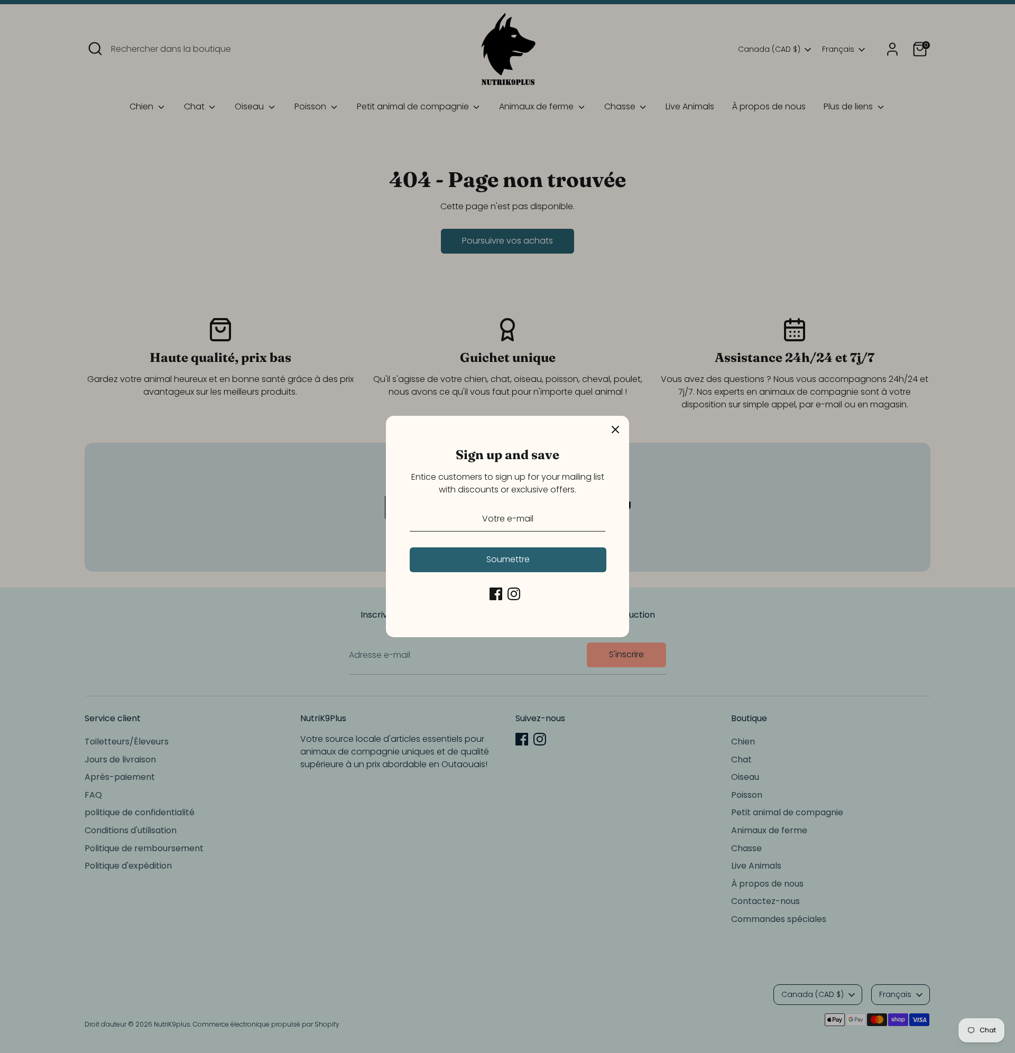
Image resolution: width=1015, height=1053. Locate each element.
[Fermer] (615, 429)
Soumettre (508, 559)
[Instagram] (514, 594)
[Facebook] (496, 594)
